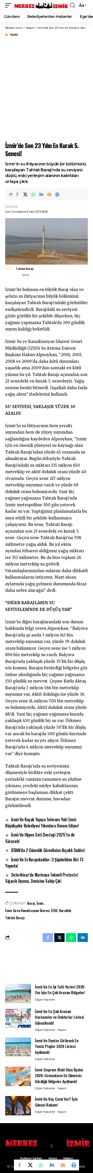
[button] (9, 5)
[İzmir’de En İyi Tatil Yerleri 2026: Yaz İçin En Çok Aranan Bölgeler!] (18, 993)
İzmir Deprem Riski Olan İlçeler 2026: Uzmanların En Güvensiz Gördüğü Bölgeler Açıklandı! (59, 1075)
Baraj (31, 903)
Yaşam (14, 35)
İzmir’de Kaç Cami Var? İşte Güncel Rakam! (56, 1102)
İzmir (40, 903)
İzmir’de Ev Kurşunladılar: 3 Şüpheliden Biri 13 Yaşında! (44, 862)
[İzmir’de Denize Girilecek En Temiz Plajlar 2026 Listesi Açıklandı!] (18, 1047)
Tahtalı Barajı (15, 917)
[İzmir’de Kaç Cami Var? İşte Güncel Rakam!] (18, 1105)
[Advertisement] (46, 88)
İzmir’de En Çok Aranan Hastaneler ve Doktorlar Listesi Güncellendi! (59, 1017)
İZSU (54, 910)
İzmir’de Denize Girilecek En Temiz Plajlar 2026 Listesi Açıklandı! (56, 1046)
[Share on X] (25, 194)
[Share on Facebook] (17, 194)
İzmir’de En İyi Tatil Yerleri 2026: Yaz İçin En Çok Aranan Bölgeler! (60, 989)
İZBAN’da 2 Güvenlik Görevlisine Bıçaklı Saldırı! (48, 850)
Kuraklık (65, 910)
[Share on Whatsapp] (33, 194)
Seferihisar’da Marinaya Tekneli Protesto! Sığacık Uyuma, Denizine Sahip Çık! (41, 878)
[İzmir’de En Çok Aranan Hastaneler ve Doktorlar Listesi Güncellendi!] (18, 1018)
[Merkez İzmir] (41, 5)
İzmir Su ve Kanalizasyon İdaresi (27, 910)
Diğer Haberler (45, 999)
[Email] (49, 194)
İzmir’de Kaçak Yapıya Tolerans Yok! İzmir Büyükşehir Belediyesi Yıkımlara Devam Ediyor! (42, 822)
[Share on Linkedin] (41, 194)
